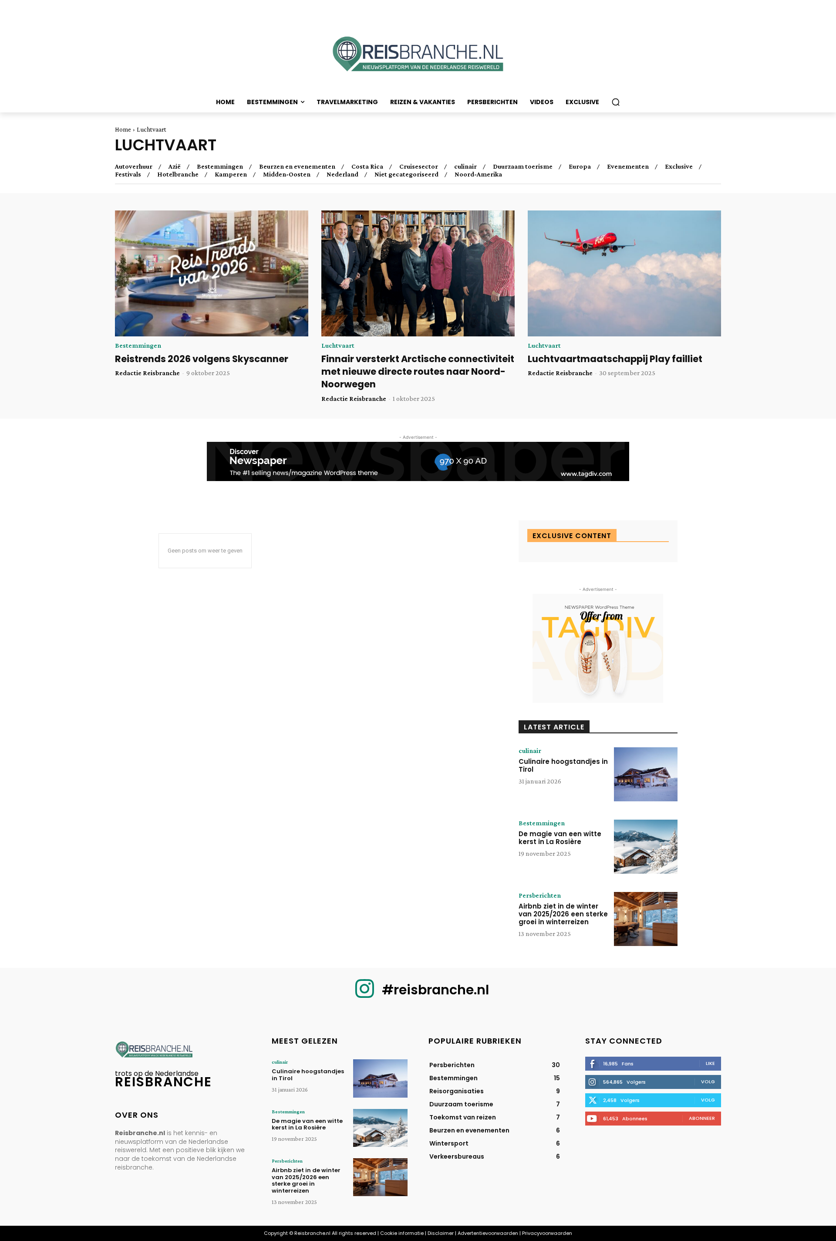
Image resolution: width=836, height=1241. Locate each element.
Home (123, 129)
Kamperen (231, 174)
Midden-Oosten (286, 174)
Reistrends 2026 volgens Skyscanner (201, 359)
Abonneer (702, 1118)
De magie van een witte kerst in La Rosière (560, 837)
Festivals (128, 174)
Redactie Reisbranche (147, 372)
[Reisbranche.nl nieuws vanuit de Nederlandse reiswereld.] (418, 56)
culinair (465, 166)
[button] (615, 102)
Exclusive (679, 166)
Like (710, 1063)
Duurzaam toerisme (523, 166)
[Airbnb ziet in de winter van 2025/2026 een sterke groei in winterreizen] (646, 919)
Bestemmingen (220, 166)
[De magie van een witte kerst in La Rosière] (646, 847)
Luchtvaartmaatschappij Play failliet (615, 359)
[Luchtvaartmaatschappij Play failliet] (624, 273)
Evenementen (628, 166)
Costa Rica (367, 166)
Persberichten (540, 895)
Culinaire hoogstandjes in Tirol (563, 765)
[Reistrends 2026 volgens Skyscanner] (211, 273)
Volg (708, 1081)
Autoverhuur (133, 166)
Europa (580, 166)
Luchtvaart (337, 345)
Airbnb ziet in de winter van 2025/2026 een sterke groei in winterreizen (563, 914)
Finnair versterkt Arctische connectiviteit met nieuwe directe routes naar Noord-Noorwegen (417, 372)
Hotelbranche (178, 174)
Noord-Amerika (478, 174)
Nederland (342, 174)
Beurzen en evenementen (297, 166)
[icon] (364, 995)
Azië (175, 166)
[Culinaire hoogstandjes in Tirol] (646, 774)
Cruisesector (418, 166)
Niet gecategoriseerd (406, 174)
